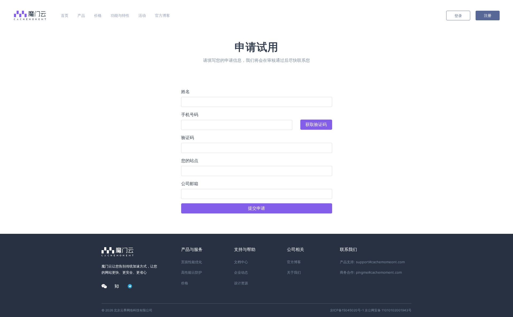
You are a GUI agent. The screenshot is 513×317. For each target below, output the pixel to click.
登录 (458, 15)
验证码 (187, 137)
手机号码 (189, 114)
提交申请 (256, 208)
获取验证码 (316, 124)
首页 (64, 15)
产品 (81, 15)
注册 (487, 15)
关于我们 (294, 272)
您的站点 (189, 160)
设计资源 (241, 283)
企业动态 (241, 272)
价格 (98, 15)
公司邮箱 (189, 183)
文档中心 (241, 262)
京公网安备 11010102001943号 (388, 310)
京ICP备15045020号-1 (347, 310)
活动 (142, 15)
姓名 (185, 91)
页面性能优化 (191, 262)
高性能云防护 (191, 272)
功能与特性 (120, 15)
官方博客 (162, 15)
